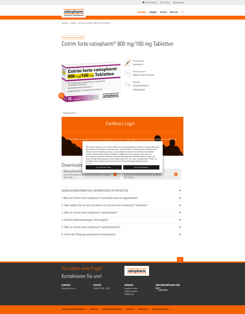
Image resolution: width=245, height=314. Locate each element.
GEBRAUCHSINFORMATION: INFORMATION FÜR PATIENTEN (95, 190)
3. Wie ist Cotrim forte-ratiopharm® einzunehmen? (90, 212)
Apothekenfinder (151, 3)
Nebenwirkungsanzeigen (112, 309)
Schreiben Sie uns (68, 288)
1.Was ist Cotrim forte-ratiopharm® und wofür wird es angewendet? (100, 198)
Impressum (94, 309)
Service (163, 11)
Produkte (142, 11)
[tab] (122, 190)
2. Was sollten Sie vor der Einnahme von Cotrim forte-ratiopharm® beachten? (105, 205)
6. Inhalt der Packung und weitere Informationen (89, 234)
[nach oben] (180, 259)
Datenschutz (143, 309)
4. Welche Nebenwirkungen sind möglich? (85, 219)
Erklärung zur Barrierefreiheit (73, 309)
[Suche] (182, 11)
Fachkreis (166, 3)
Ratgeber (153, 11)
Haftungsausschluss (160, 309)
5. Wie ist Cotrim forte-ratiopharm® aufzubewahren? (91, 227)
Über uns (174, 11)
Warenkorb (179, 3)
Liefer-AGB (130, 309)
